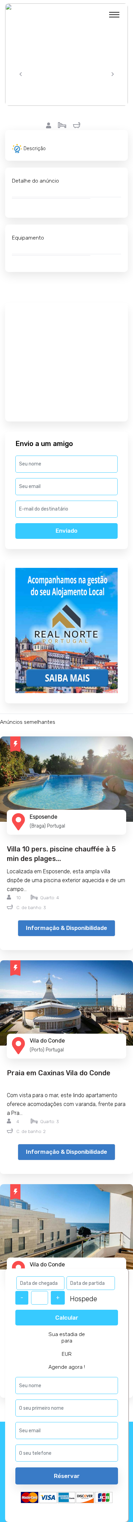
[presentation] (20, 74)
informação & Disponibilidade (66, 927)
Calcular (66, 1317)
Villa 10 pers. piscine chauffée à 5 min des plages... (61, 854)
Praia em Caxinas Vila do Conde (58, 1073)
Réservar (67, 1476)
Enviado (66, 530)
